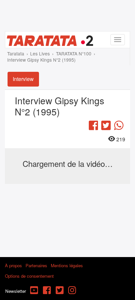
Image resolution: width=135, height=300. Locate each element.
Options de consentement (29, 276)
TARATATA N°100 (73, 53)
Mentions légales (67, 265)
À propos (13, 265)
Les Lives (40, 53)
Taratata (15, 53)
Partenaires (36, 265)
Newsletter (15, 291)
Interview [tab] (23, 79)
